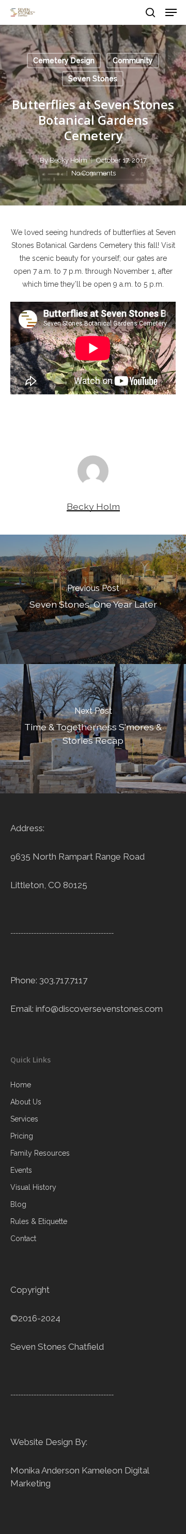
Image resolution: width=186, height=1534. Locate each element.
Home (20, 1085)
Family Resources (40, 1153)
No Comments (93, 173)
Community (133, 60)
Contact (23, 1238)
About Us (25, 1102)
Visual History (33, 1187)
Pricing (21, 1136)
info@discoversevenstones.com (99, 1009)
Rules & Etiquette (38, 1221)
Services (24, 1119)
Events (21, 1170)
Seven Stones (92, 79)
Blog (18, 1204)
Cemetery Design (64, 60)
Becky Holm (68, 160)
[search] (150, 12)
